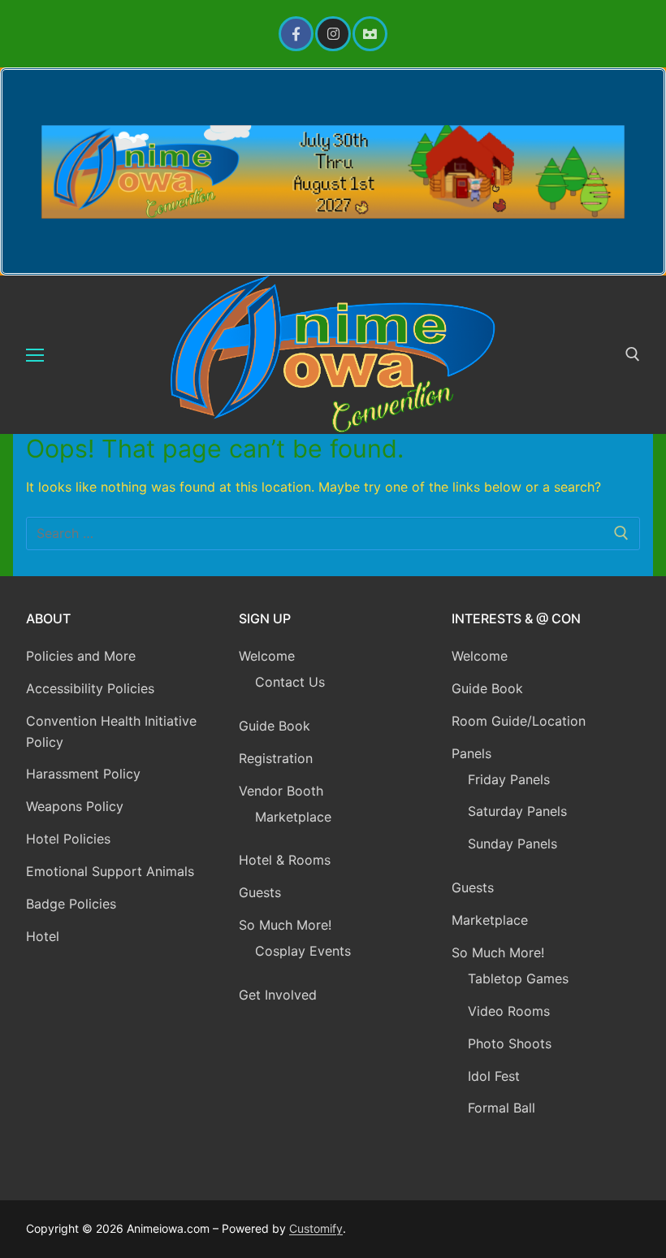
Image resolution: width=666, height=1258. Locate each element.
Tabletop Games (518, 978)
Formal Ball (501, 1108)
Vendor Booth (281, 791)
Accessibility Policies (90, 688)
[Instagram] (332, 33)
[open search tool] (632, 354)
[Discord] (369, 33)
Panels (471, 753)
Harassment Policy (83, 774)
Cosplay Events (303, 951)
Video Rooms (509, 1011)
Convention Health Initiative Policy (111, 731)
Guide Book (274, 726)
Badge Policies (71, 904)
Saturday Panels (517, 811)
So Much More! (285, 925)
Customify (316, 1228)
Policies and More (81, 656)
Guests (260, 892)
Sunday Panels (512, 843)
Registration (276, 758)
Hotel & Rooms (285, 860)
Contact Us (290, 682)
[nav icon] (35, 355)
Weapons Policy (74, 806)
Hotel (42, 936)
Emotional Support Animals (110, 871)
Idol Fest (494, 1076)
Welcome (267, 656)
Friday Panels (509, 779)
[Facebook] (296, 33)
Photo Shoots (509, 1043)
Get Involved (278, 995)
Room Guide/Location (519, 721)
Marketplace (293, 817)
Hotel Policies (68, 839)
